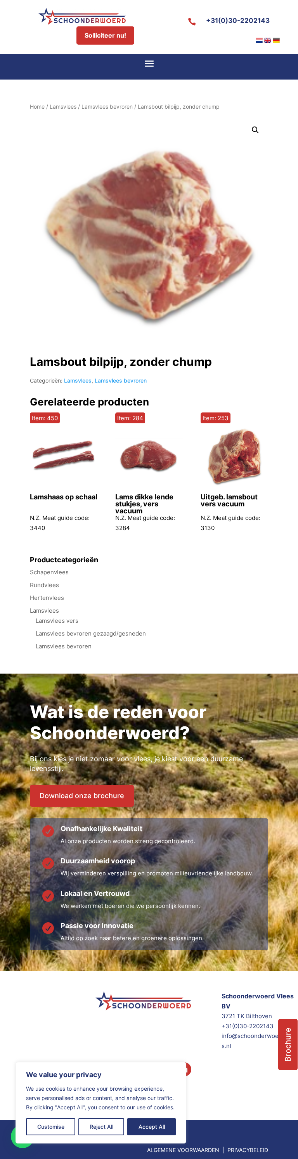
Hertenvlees (47, 597)
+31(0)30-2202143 (238, 20)
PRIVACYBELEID (247, 1150)
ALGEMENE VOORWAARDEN (183, 1150)
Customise (50, 1126)
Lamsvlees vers (57, 620)
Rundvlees (44, 585)
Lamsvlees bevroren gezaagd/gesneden (91, 633)
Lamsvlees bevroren (107, 107)
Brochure (288, 1044)
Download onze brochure (82, 796)
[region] (101, 1102)
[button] (255, 130)
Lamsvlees (63, 107)
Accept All (152, 1126)
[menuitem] (259, 40)
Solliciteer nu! (105, 35)
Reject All (101, 1126)
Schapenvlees (49, 572)
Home (37, 107)
